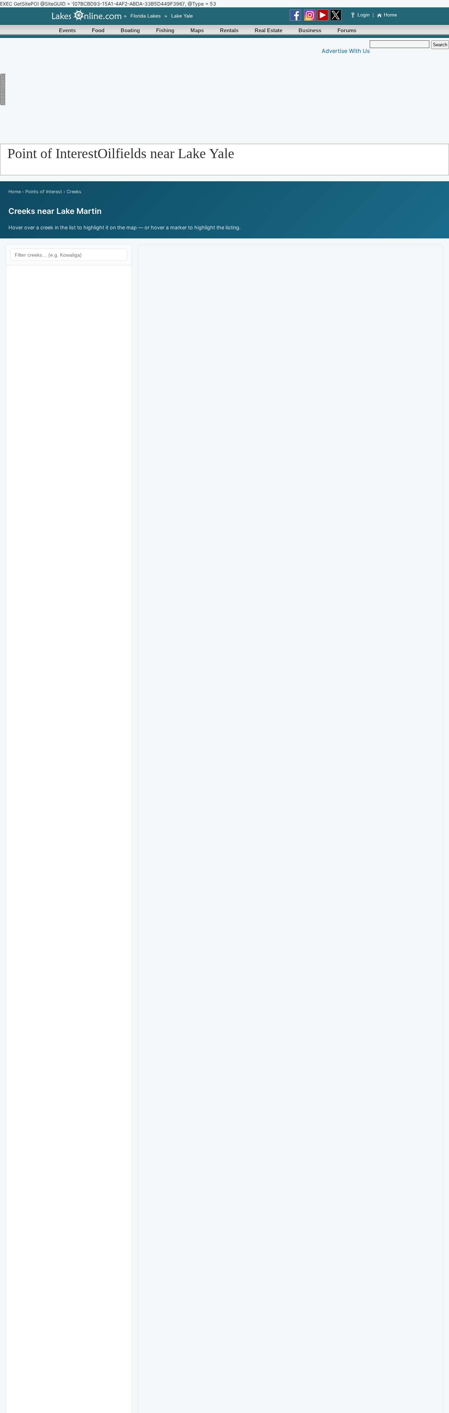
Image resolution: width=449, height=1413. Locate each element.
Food (98, 30)
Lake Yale (182, 16)
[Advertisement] (135, 89)
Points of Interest (43, 191)
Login (363, 15)
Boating (130, 30)
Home (390, 15)
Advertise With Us (346, 50)
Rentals (229, 30)
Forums (346, 30)
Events (67, 30)
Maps (197, 30)
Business (310, 30)
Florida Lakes (145, 16)
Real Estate (268, 30)
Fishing (165, 30)
